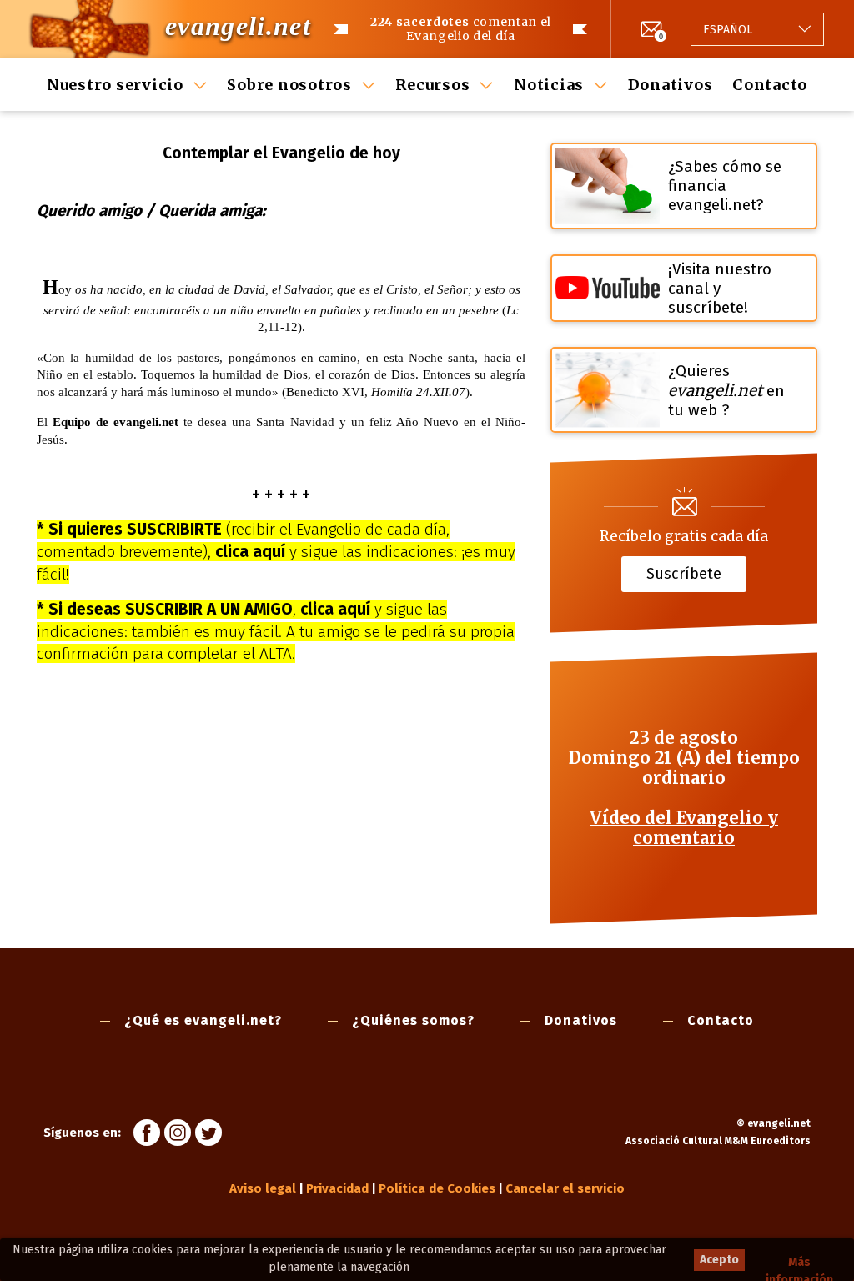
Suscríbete (683, 574)
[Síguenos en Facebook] (146, 1135)
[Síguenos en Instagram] (177, 1135)
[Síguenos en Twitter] (208, 1135)
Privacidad (337, 1188)
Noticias (549, 84)
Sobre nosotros (289, 84)
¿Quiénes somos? (413, 1020)
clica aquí (250, 551)
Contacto (769, 84)
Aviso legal (262, 1188)
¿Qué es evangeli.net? (203, 1020)
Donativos (670, 84)
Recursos (432, 84)
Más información (799, 1263)
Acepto (719, 1260)
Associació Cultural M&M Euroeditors (718, 1141)
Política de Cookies (437, 1188)
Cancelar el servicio (565, 1188)
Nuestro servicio (115, 84)
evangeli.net (238, 26)
